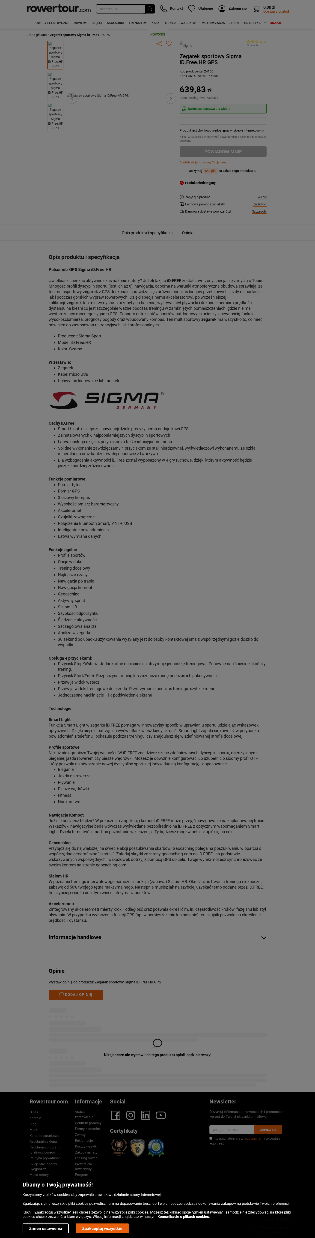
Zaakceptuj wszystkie (102, 1228)
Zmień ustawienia (45, 1228)
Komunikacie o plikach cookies (183, 1216)
